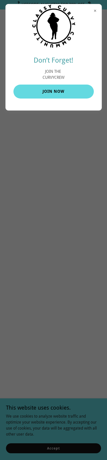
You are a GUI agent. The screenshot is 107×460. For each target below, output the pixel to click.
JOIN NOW (53, 91)
